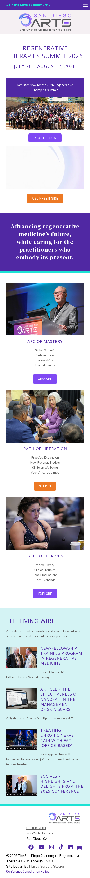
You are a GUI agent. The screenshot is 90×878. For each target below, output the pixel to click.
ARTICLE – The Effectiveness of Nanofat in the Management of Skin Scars (59, 699)
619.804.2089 (36, 828)
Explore (45, 593)
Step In (45, 486)
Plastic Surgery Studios (47, 866)
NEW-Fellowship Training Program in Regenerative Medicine (61, 655)
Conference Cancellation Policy (27, 871)
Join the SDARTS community (28, 4)
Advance (45, 379)
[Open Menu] (85, 5)
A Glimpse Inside (45, 198)
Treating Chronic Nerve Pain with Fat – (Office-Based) (57, 737)
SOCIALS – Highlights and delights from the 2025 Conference (62, 784)
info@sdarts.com (39, 833)
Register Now (45, 138)
